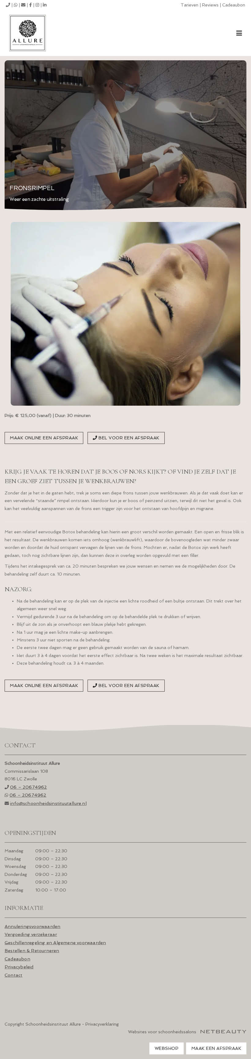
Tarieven (189, 4)
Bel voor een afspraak (128, 437)
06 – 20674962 (28, 787)
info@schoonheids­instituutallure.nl (48, 803)
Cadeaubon (233, 4)
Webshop (167, 1048)
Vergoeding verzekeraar (31, 934)
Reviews (210, 4)
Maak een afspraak (216, 1048)
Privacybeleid (19, 966)
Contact (13, 975)
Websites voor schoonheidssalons (162, 1031)
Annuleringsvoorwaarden (32, 926)
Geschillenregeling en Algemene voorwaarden (55, 942)
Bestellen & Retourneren (32, 950)
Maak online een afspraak (44, 437)
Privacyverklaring (102, 1024)
